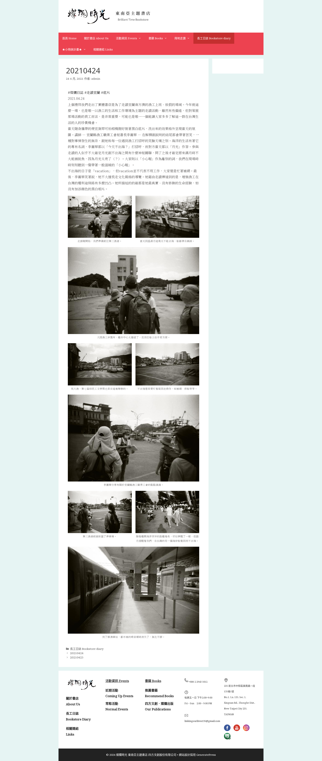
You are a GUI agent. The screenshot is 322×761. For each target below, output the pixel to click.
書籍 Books (156, 38)
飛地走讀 (180, 38)
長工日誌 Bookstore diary (214, 38)
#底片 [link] (105, 92)
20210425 (76, 657)
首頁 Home (69, 38)
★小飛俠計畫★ (72, 49)
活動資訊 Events (126, 38)
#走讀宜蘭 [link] (92, 92)
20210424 (76, 653)
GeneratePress (206, 755)
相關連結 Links (103, 49)
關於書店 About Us (96, 38)
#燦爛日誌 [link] (75, 92)
